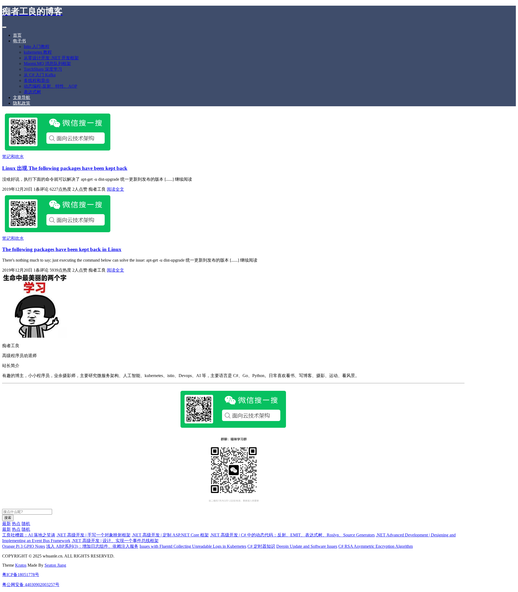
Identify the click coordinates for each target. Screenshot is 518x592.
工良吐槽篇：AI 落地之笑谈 (28, 535)
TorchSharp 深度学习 (43, 69)
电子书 (19, 41)
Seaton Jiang (55, 565)
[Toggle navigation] (4, 27)
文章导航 (21, 97)
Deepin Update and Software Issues (306, 546)
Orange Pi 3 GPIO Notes (23, 546)
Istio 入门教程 (36, 46)
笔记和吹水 (13, 156)
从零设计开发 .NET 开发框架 (51, 58)
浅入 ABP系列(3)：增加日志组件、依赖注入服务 (92, 546)
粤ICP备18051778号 (20, 574)
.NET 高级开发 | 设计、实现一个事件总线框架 (115, 540)
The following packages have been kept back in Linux (61, 249)
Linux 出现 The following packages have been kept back (64, 168)
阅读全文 (115, 189)
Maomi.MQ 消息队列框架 (47, 63)
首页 (17, 35)
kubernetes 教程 (38, 52)
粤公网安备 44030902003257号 (30, 584)
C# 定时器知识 (261, 546)
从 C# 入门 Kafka (40, 75)
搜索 (7, 518)
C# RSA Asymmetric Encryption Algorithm (375, 546)
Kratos (20, 565)
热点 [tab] (16, 523)
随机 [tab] (26, 523)
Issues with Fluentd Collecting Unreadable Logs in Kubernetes (192, 546)
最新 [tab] (6, 523)
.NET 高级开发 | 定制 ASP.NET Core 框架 (170, 535)
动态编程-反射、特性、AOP (50, 86)
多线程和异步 (37, 80)
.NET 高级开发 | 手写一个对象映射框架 (93, 535)
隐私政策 (21, 103)
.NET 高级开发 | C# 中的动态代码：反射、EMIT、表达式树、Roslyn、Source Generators (292, 535)
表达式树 (32, 92)
